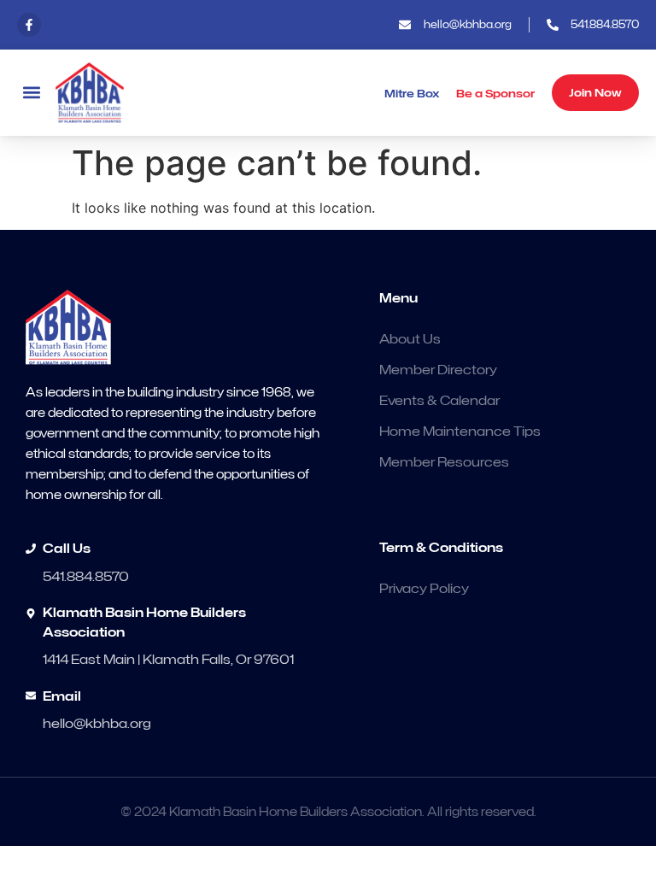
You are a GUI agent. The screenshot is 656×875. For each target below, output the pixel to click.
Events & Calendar (439, 400)
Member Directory (438, 370)
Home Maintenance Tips (460, 431)
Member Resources (444, 462)
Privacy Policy (424, 588)
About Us (410, 339)
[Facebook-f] (29, 25)
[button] (31, 93)
